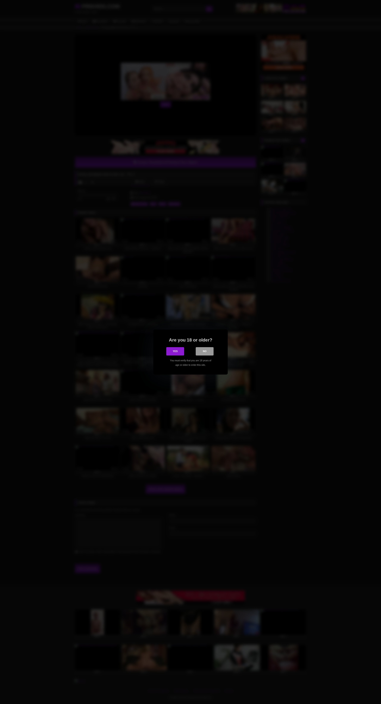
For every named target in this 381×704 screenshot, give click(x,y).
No (204, 351)
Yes (175, 351)
